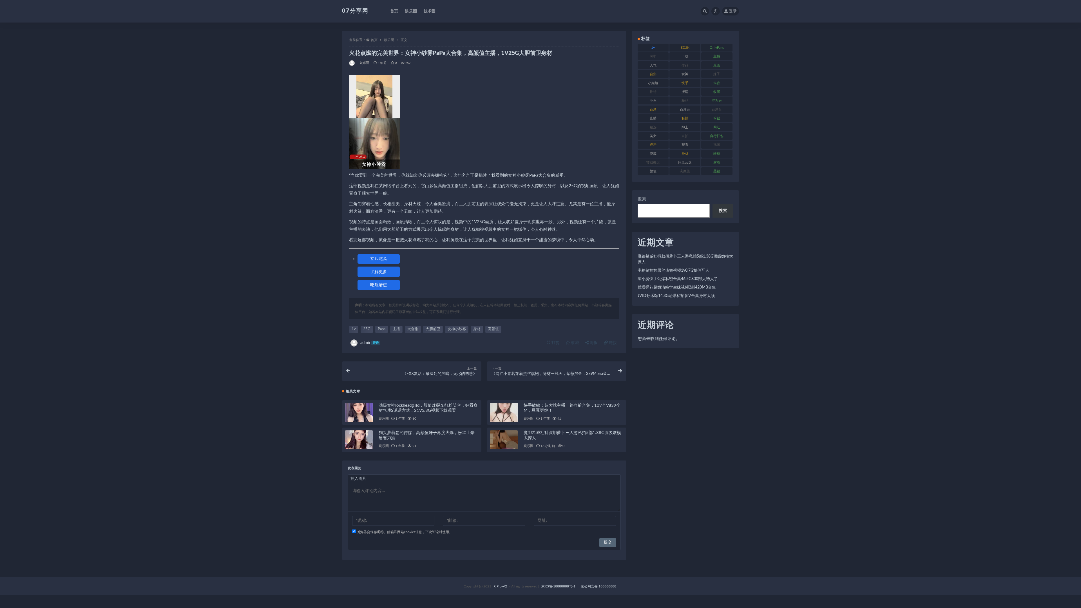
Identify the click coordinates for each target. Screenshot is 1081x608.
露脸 (716, 162)
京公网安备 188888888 (598, 586)
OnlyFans (717, 47)
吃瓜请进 (378, 285)
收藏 (574, 343)
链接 (612, 343)
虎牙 (653, 144)
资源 (653, 153)
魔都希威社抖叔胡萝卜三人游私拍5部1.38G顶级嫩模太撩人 (685, 259)
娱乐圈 (411, 11)
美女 (653, 136)
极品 (685, 100)
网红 (716, 127)
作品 (685, 65)
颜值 (653, 171)
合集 (653, 74)
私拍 (685, 118)
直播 (653, 118)
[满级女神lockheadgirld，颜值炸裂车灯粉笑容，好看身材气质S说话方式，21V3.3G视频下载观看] (359, 412)
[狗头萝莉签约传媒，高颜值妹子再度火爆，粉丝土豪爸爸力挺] (359, 439)
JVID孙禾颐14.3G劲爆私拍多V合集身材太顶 (676, 296)
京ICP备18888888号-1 (558, 586)
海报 (593, 343)
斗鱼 (653, 100)
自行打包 (716, 136)
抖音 (716, 83)
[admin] (352, 63)
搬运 (685, 91)
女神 (685, 74)
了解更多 (378, 272)
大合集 (412, 329)
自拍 (685, 136)
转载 (716, 153)
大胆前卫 (433, 329)
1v (354, 329)
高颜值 (493, 329)
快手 (685, 83)
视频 (716, 144)
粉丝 (716, 118)
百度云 (685, 109)
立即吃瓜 (378, 259)
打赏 (554, 343)
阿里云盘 (685, 162)
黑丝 (716, 171)
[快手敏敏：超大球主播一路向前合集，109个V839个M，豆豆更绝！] (504, 412)
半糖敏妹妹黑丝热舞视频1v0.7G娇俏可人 (673, 270)
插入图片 (358, 479)
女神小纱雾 (457, 329)
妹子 (716, 74)
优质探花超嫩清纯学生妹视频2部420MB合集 (677, 287)
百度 (653, 109)
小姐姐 (653, 83)
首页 (394, 11)
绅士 (685, 127)
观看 (685, 144)
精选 (653, 127)
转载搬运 (653, 162)
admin (369, 343)
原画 (716, 65)
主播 (396, 329)
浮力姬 (717, 100)
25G (366, 329)
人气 (653, 65)
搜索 (642, 199)
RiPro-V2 (500, 586)
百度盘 (717, 109)
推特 (653, 91)
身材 (477, 329)
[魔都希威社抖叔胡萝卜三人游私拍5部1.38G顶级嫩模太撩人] (504, 439)
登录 (733, 11)
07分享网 (355, 11)
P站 (653, 56)
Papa (381, 329)
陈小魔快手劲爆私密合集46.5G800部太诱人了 (678, 279)
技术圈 (430, 11)
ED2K (685, 47)
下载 (685, 56)
